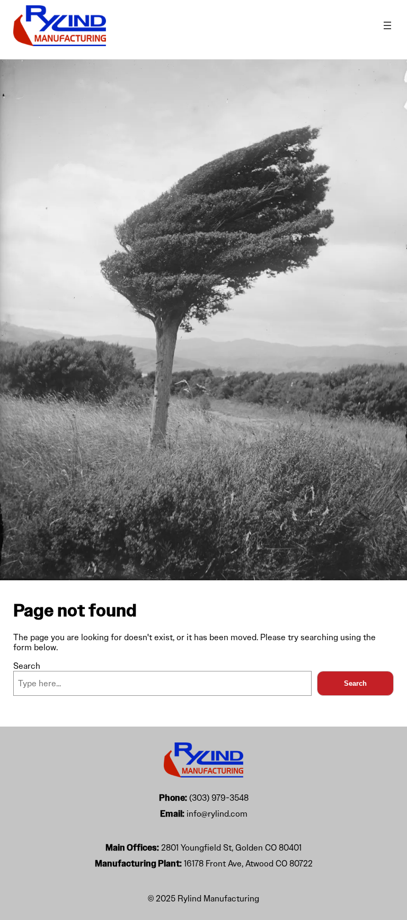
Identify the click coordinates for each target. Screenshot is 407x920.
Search (26, 666)
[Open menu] (387, 25)
